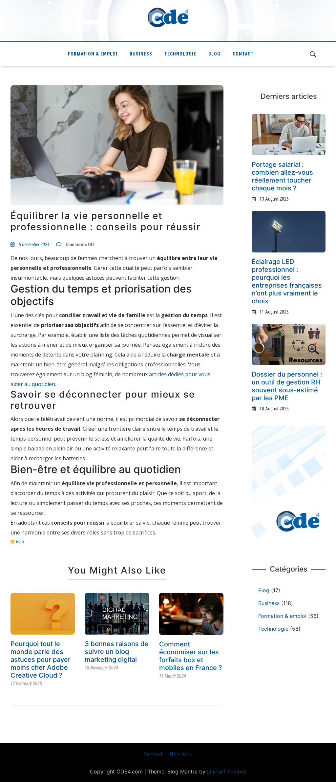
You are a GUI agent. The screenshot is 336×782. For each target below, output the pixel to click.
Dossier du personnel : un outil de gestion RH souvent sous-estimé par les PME (287, 386)
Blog (214, 53)
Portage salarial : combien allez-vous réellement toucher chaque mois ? (282, 176)
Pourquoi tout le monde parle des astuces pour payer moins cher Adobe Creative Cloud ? (40, 659)
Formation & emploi (92, 53)
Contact (243, 53)
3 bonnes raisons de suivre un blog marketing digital (117, 651)
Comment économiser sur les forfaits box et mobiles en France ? (190, 656)
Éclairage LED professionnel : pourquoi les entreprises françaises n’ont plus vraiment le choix (287, 281)
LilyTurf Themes (226, 771)
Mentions (181, 753)
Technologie (180, 53)
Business (141, 53)
